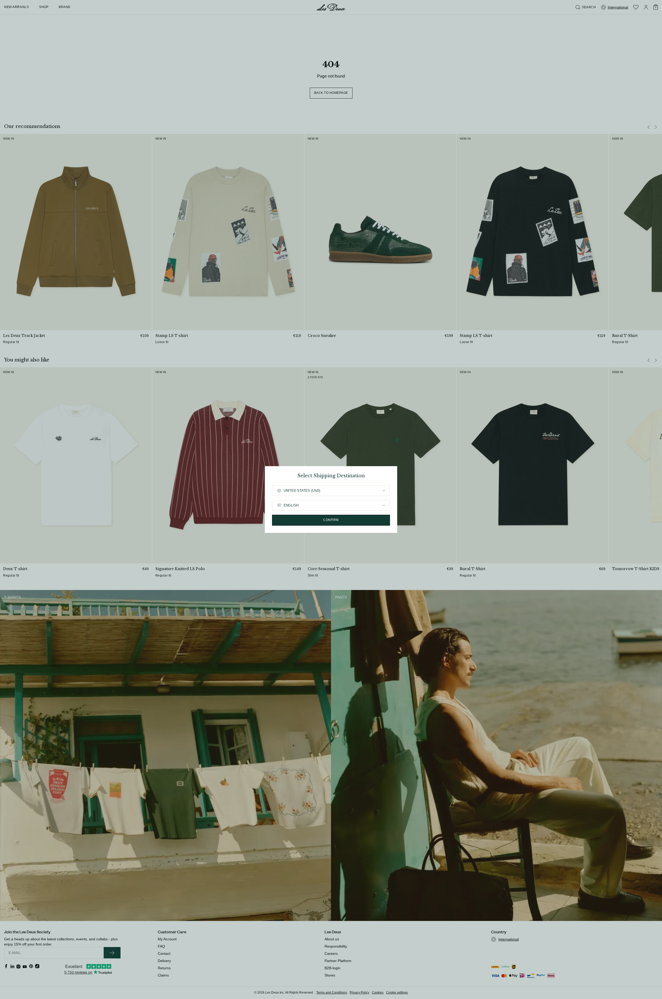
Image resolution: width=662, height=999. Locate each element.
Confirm (331, 520)
